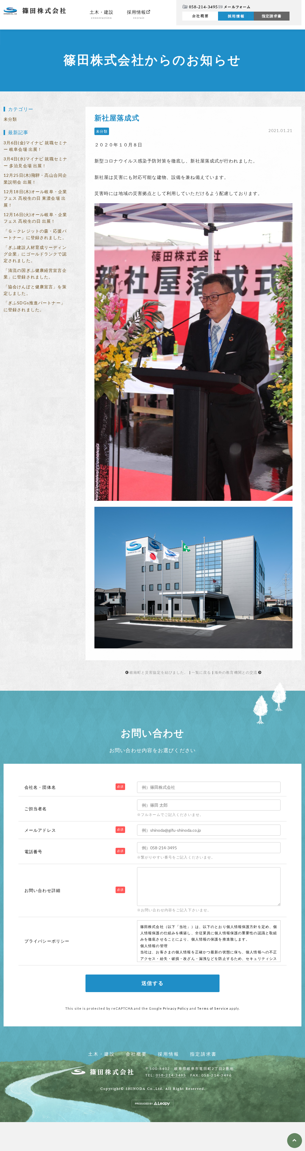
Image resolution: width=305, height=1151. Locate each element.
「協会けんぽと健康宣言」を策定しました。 (35, 290)
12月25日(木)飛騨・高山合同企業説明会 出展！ (35, 178)
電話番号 (33, 851)
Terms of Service (212, 1008)
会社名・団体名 (40, 787)
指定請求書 (271, 16)
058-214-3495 (171, 1075)
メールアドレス (40, 830)
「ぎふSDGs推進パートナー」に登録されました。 (34, 306)
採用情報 (136, 14)
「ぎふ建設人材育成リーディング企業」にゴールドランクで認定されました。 (35, 254)
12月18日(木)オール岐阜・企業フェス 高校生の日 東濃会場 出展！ (35, 198)
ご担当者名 (35, 808)
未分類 (10, 119)
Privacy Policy (176, 1008)
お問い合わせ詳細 (42, 890)
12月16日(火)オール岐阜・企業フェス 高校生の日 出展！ (35, 218)
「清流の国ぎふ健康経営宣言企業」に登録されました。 (35, 273)
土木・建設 (102, 14)
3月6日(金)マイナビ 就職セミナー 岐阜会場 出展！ (35, 146)
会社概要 (136, 1054)
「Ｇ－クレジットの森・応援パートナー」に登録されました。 (35, 234)
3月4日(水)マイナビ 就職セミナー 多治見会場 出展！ (35, 162)
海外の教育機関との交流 (235, 672)
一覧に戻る (201, 672)
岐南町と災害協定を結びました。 (159, 672)
